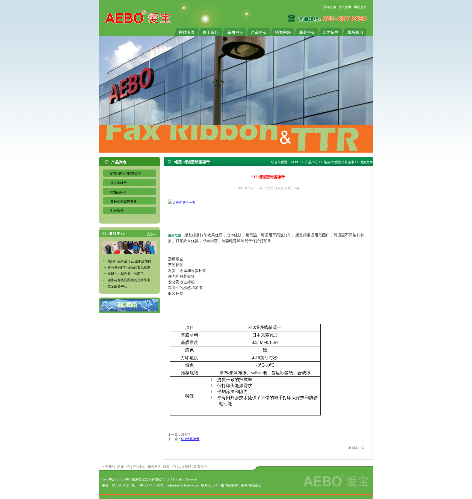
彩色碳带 (116, 211)
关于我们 (108, 467)
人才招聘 (184, 467)
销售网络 (154, 467)
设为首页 (329, 7)
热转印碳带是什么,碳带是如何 (129, 261)
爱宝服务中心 (117, 286)
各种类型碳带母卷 (123, 201)
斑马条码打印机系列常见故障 (129, 267)
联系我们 (200, 467)
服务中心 (169, 467)
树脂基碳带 (118, 192)
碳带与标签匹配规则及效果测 (129, 280)
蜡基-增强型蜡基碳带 (125, 174)
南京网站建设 (251, 485)
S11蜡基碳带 (190, 439)
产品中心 (311, 162)
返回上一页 (356, 447)
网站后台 (360, 7)
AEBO (295, 162)
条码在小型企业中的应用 (126, 274)
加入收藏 (345, 7)
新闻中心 (123, 467)
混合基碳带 (118, 183)
